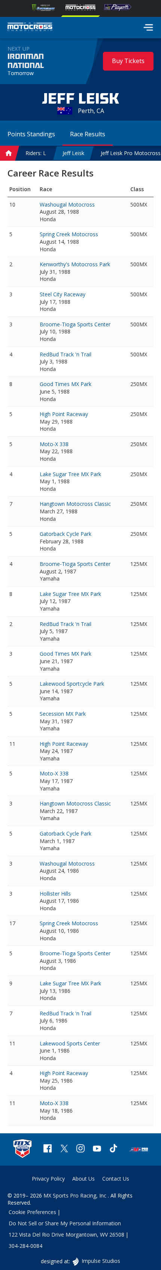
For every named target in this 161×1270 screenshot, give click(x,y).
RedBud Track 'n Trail (65, 354)
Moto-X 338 (54, 444)
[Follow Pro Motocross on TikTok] (113, 1149)
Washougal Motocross (67, 204)
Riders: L (35, 153)
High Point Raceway (64, 414)
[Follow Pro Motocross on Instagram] (80, 1149)
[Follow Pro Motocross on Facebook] (47, 1149)
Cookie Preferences (32, 1212)
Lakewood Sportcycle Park (72, 683)
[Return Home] (30, 28)
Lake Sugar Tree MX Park (70, 474)
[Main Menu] (148, 27)
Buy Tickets (128, 61)
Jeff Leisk (73, 153)
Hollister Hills (55, 893)
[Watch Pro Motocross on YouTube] (97, 1149)
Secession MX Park (63, 713)
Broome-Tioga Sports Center (75, 324)
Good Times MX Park (65, 384)
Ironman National (25, 61)
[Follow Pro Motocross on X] (64, 1149)
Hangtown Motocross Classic (75, 503)
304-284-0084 (25, 1245)
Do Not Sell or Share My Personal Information (65, 1223)
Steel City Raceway (62, 294)
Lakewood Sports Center (70, 1043)
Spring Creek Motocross (69, 234)
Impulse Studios (100, 1260)
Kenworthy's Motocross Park (75, 264)
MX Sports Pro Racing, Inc (75, 1195)
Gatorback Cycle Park (65, 533)
